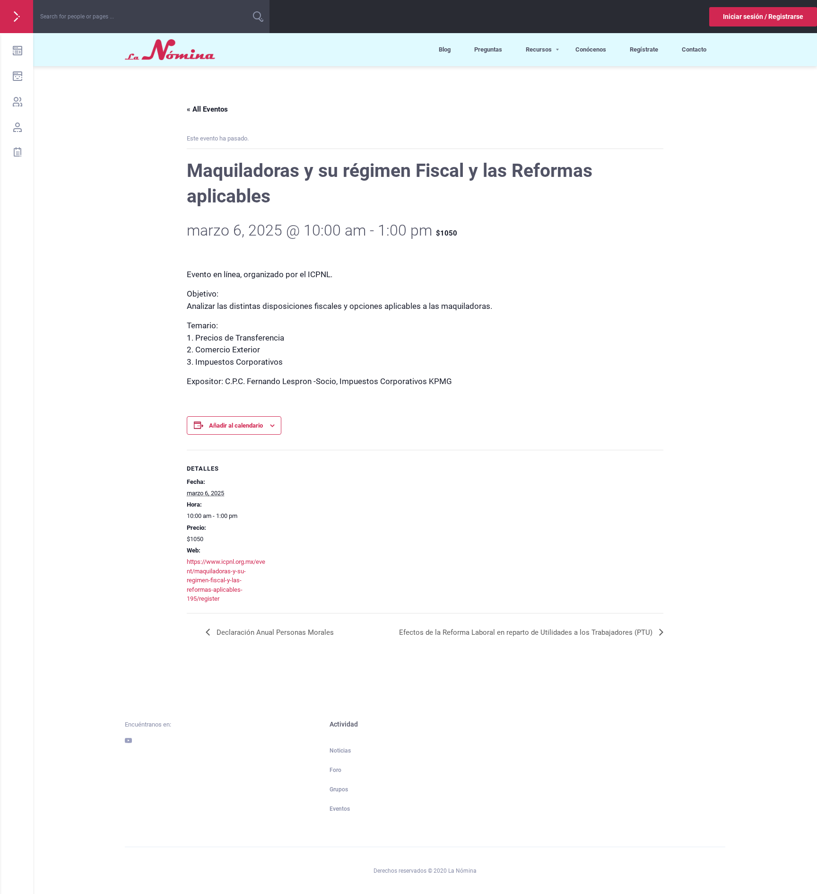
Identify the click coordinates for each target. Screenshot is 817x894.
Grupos (339, 789)
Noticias (340, 750)
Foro (335, 770)
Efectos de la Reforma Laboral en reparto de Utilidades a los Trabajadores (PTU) (526, 632)
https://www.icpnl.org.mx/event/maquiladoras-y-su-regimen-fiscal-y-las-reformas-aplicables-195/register (226, 580)
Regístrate (644, 49)
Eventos (340, 809)
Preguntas (488, 49)
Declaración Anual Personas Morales (274, 632)
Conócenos (590, 49)
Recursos (539, 49)
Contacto (694, 49)
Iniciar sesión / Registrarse (763, 16)
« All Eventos (207, 109)
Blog (445, 49)
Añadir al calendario (236, 425)
